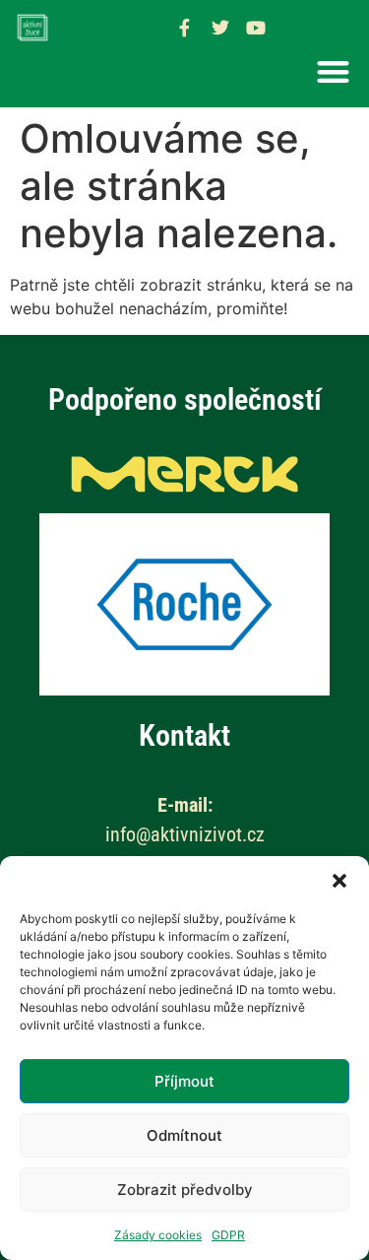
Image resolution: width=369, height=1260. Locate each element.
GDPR (228, 1234)
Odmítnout (184, 1135)
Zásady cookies (158, 1234)
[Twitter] (220, 27)
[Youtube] (256, 27)
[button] (339, 881)
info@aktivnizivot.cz (185, 834)
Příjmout (184, 1081)
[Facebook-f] (185, 27)
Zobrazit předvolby (185, 1189)
